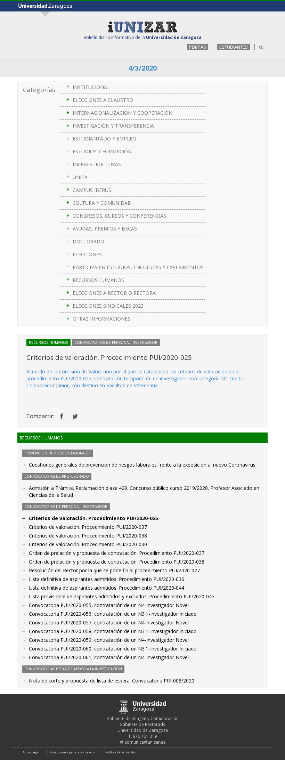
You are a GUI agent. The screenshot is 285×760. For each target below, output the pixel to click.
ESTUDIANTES (233, 47)
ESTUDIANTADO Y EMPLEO (104, 138)
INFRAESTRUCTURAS (97, 164)
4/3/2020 (142, 68)
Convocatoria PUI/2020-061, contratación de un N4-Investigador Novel (109, 657)
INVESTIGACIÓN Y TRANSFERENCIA (113, 125)
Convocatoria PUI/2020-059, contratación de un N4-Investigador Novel (109, 640)
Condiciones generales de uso (72, 752)
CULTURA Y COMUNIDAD (102, 203)
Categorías (39, 90)
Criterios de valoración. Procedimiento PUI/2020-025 (93, 518)
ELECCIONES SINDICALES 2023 (108, 305)
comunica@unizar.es (145, 742)
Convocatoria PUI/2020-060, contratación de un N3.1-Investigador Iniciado (113, 648)
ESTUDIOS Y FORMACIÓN (102, 151)
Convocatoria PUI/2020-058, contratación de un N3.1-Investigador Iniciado (113, 631)
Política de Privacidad (121, 752)
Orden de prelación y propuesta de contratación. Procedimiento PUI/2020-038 (116, 561)
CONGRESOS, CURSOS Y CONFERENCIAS (119, 215)
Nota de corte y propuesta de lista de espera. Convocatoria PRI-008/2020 (111, 680)
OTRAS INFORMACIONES (101, 318)
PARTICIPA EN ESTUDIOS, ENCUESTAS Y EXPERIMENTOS (138, 267)
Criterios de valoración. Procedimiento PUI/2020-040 (88, 544)
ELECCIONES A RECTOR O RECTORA (114, 293)
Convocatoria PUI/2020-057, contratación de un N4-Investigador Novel (109, 622)
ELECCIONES (87, 254)
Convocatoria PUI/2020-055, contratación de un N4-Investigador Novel (109, 605)
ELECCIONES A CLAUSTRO (103, 100)
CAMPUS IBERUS (92, 190)
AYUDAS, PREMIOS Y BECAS (105, 228)
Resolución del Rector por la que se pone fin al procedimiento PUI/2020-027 (114, 570)
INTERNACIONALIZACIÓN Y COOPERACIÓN (122, 113)
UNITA (80, 177)
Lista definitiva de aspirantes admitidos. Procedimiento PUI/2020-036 (106, 579)
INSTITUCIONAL (91, 87)
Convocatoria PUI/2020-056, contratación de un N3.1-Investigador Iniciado (113, 614)
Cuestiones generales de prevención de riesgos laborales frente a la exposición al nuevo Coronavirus (142, 464)
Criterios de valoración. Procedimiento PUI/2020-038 (88, 535)
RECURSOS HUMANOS (98, 280)
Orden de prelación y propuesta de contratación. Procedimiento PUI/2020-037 (116, 553)
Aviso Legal (31, 752)
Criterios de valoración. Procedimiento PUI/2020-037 (88, 527)
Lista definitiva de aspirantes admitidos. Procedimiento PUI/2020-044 (106, 587)
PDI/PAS (197, 47)
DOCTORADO (88, 241)
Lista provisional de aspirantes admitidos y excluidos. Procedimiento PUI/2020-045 (121, 596)
